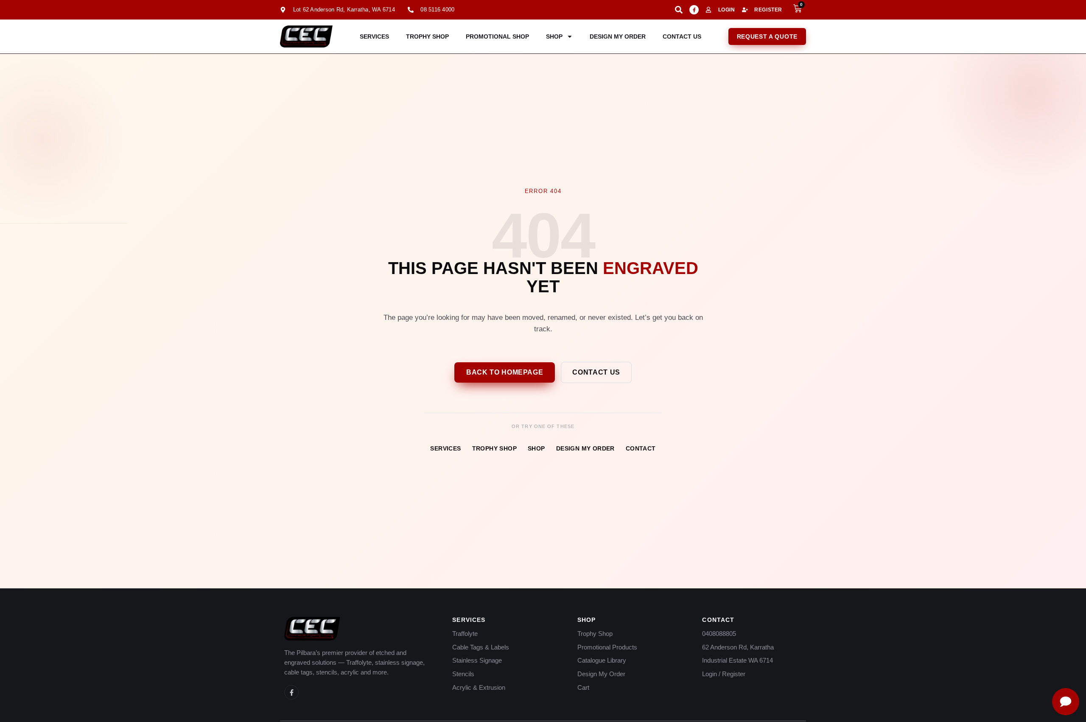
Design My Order (618, 36)
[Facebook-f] (694, 9)
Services (374, 36)
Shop (554, 36)
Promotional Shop (497, 36)
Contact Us (682, 36)
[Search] (679, 10)
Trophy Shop (427, 36)
